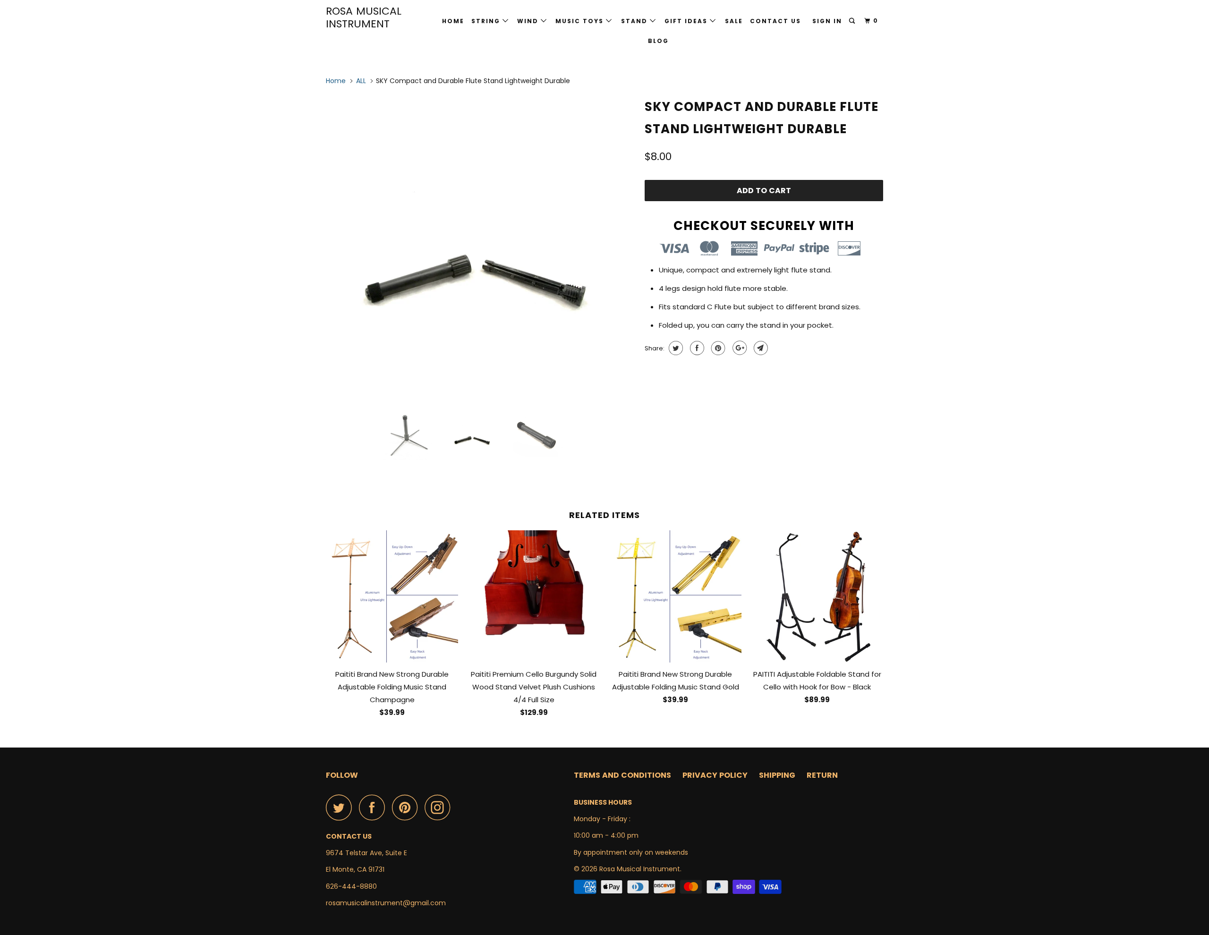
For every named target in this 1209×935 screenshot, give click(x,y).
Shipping (777, 775)
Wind (529, 21)
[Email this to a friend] (759, 348)
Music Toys (580, 21)
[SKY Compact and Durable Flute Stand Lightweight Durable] (480, 248)
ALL (361, 80)
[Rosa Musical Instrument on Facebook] (374, 807)
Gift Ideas (687, 21)
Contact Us (775, 21)
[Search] (853, 21)
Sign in (827, 21)
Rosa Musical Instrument (363, 17)
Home (453, 21)
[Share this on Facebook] (696, 348)
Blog (658, 41)
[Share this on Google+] (738, 348)
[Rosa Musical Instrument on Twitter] (341, 807)
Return (822, 775)
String (486, 21)
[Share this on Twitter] (674, 348)
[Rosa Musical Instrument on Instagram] (440, 807)
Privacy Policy (715, 775)
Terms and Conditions (622, 775)
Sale (734, 21)
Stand (635, 21)
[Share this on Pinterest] (717, 348)
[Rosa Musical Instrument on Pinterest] (407, 807)
